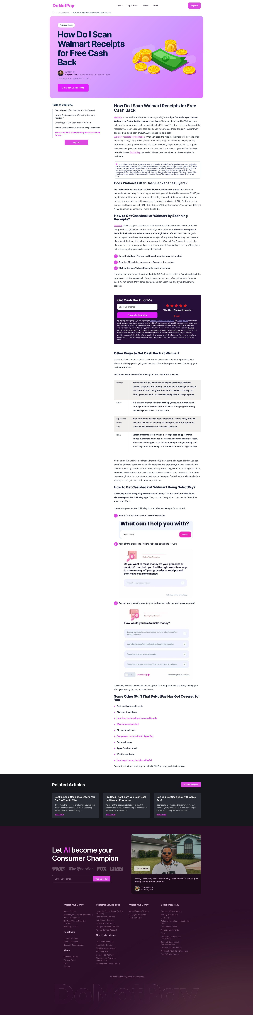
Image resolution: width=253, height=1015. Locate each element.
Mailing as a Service (169, 914)
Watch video (142, 868)
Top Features (132, 6)
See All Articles (191, 785)
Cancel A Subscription (105, 923)
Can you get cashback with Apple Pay (135, 736)
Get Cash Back (66, 25)
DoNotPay (63, 5)
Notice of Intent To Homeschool (174, 951)
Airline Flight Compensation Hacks (78, 914)
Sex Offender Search (170, 954)
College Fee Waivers (104, 955)
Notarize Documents (170, 930)
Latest (145, 6)
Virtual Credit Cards (72, 918)
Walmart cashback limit (128, 724)
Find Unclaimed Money (106, 948)
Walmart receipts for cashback (129, 136)
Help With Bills (102, 951)
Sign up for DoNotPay (137, 315)
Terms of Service (71, 957)
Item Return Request (105, 920)
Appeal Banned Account (106, 930)
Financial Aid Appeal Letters (108, 964)
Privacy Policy (182, 321)
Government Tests (169, 926)
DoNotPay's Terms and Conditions (162, 321)
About (155, 6)
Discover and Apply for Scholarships (106, 959)
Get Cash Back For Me (73, 87)
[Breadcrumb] (53, 12)
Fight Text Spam (71, 941)
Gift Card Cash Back (105, 941)
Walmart (118, 117)
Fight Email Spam (71, 938)
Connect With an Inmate (171, 911)
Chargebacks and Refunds (107, 926)
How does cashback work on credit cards (137, 718)
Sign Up (194, 5)
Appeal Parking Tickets (138, 911)
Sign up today (101, 879)
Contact (67, 966)
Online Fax (165, 918)
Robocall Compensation (74, 945)
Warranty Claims (70, 926)
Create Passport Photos (171, 947)
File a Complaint (135, 918)
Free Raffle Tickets (104, 945)
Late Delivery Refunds (105, 917)
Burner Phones (70, 911)
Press (66, 963)
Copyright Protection (137, 914)
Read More (59, 814)
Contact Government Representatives (170, 943)
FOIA (163, 933)
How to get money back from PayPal (134, 760)
